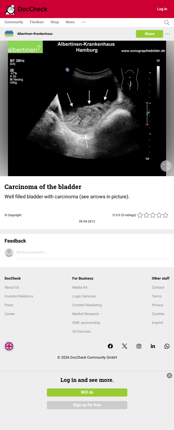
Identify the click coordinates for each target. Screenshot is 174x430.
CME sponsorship (86, 322)
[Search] (165, 22)
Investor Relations (19, 296)
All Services (81, 331)
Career (10, 314)
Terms (157, 296)
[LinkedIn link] (152, 346)
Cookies (158, 314)
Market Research (85, 314)
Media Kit (79, 287)
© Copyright (13, 215)
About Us (12, 287)
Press (9, 305)
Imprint (157, 322)
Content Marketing (87, 305)
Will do (87, 392)
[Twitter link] (124, 346)
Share (150, 34)
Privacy (158, 305)
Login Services (84, 296)
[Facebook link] (110, 346)
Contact (158, 287)
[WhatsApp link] (166, 346)
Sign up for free (87, 405)
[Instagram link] (138, 346)
